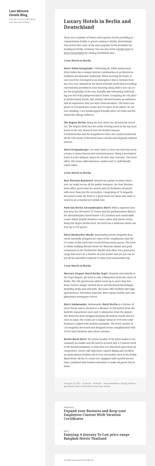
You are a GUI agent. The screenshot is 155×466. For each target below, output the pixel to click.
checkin (88, 383)
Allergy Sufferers (128, 383)
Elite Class (98, 386)
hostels (107, 386)
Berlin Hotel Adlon (83, 386)
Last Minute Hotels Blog (18, 13)
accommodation (113, 383)
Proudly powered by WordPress (78, 460)
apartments (69, 386)
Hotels (98, 383)
